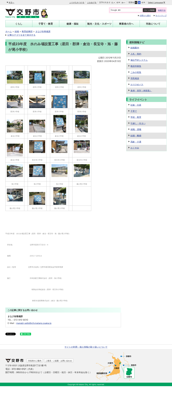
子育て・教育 (45, 23)
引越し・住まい (138, 123)
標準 (118, 2)
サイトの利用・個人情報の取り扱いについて (86, 347)
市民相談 (134, 78)
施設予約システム (139, 60)
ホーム (8, 31)
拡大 (113, 2)
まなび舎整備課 (42, 31)
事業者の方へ (126, 23)
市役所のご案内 (34, 361)
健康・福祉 (73, 23)
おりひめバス (136, 84)
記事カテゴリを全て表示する (21, 35)
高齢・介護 (135, 141)
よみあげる (91, 2)
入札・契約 (135, 54)
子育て (133, 111)
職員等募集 (135, 66)
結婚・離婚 (135, 135)
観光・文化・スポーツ (99, 23)
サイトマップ (161, 15)
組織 (17, 31)
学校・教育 (135, 117)
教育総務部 (27, 31)
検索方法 (162, 10)
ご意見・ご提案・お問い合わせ (59, 361)
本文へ (11, 2)
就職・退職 (135, 129)
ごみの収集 (135, 72)
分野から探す (145, 15)
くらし (18, 23)
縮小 (123, 2)
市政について (153, 23)
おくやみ (134, 147)
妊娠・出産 (135, 105)
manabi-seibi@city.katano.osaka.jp (33, 323)
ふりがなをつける (76, 2)
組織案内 (134, 47)
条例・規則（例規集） (141, 90)
